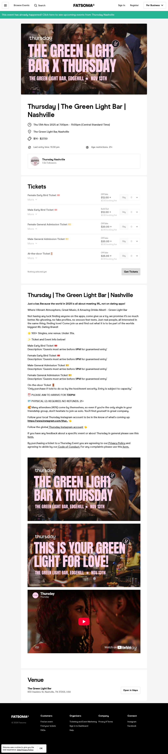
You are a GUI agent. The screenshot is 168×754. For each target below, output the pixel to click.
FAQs (43, 730)
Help (72, 730)
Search (41, 5)
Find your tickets (48, 726)
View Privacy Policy (25, 750)
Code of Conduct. (68, 446)
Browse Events (21, 5)
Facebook (131, 726)
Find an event (47, 722)
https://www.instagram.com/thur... (48, 420)
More (31, 199)
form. (31, 436)
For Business (153, 5)
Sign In (121, 5)
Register (134, 5)
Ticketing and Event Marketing (83, 722)
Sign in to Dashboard (79, 726)
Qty (124, 197)
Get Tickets (131, 271)
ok (41, 748)
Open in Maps (130, 690)
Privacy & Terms (105, 722)
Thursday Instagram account (65, 427)
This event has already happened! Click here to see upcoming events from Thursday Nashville (58, 14)
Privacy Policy (116, 443)
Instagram (131, 722)
